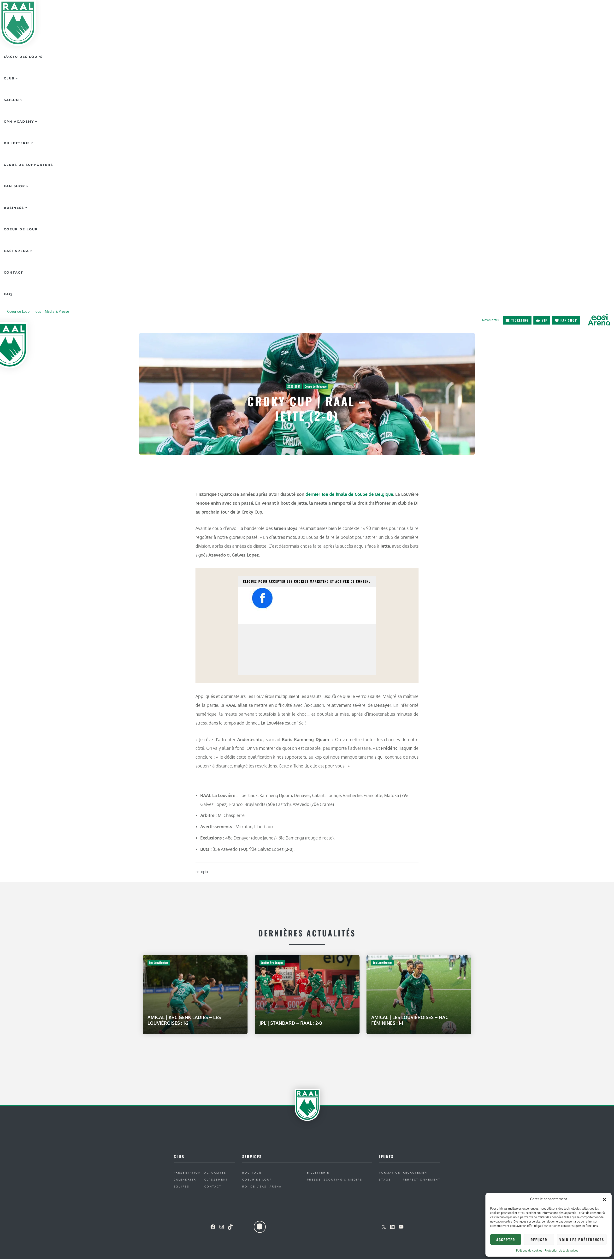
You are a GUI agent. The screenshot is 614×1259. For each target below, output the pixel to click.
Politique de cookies (529, 1250)
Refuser (539, 1239)
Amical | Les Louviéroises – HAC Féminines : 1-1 (409, 1020)
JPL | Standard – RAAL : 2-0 (291, 1023)
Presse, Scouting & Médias (334, 1179)
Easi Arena (16, 251)
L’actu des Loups (23, 57)
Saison (11, 100)
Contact (13, 272)
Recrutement (416, 1172)
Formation (390, 1172)
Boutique (251, 1172)
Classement (216, 1179)
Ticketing (520, 320)
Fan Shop (14, 186)
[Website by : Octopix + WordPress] (260, 1227)
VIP (545, 320)
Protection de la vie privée (562, 1250)
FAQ (8, 294)
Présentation (187, 1172)
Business (14, 208)
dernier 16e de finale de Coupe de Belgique (349, 494)
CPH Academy (19, 121)
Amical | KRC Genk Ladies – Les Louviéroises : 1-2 (184, 1020)
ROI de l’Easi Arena (262, 1186)
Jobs (38, 311)
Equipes (181, 1186)
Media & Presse (57, 311)
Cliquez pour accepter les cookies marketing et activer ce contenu (307, 581)
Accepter (505, 1239)
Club (9, 78)
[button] (604, 1199)
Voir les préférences (581, 1239)
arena (598, 320)
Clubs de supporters (28, 165)
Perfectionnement (421, 1179)
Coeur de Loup (21, 229)
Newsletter (490, 320)
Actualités (215, 1172)
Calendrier (185, 1179)
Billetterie (17, 143)
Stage (385, 1179)
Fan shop (569, 320)
